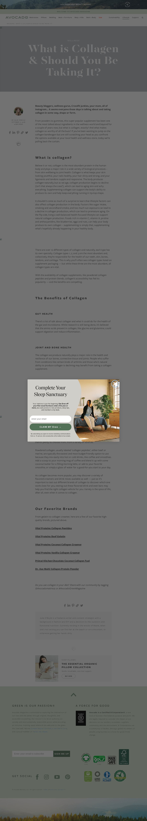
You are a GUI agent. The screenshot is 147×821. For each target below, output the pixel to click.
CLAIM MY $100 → (50, 426)
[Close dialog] (115, 383)
